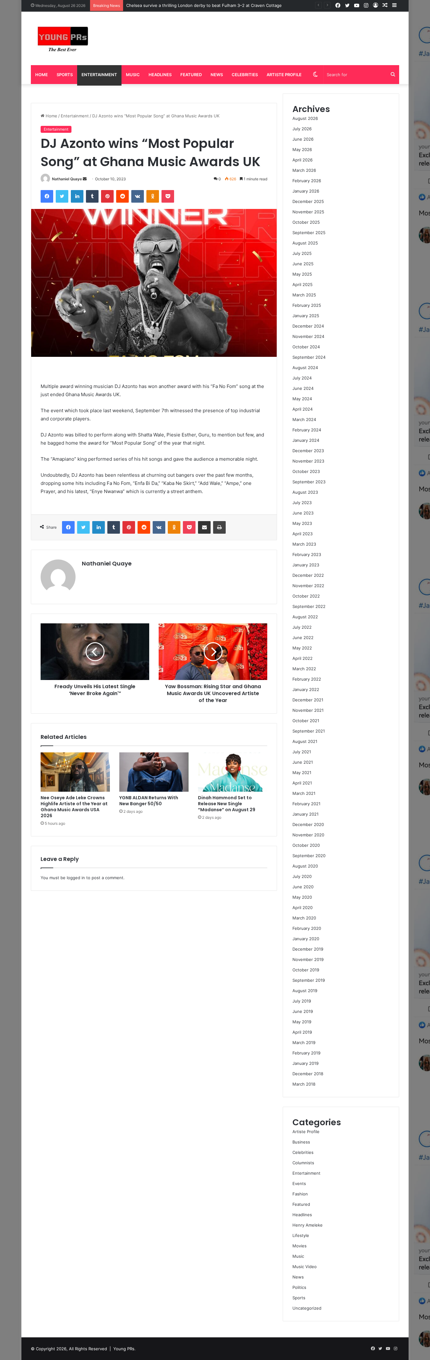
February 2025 (306, 305)
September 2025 (308, 232)
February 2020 (306, 928)
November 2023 (308, 461)
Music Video (304, 1266)
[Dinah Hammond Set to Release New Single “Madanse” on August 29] (232, 771)
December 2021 (307, 699)
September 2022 (308, 606)
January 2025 (305, 315)
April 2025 (302, 284)
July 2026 (302, 128)
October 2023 (306, 471)
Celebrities (245, 74)
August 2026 (305, 118)
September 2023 (308, 481)
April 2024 (302, 409)
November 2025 (308, 211)
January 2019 (305, 1063)
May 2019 (301, 1021)
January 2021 (305, 814)
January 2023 (305, 564)
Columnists (303, 1162)
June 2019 (302, 1011)
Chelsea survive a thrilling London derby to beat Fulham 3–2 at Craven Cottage (204, 5)
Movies (299, 1245)
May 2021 (301, 772)
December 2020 (308, 824)
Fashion (300, 1193)
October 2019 (305, 969)
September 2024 (308, 357)
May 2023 (302, 523)
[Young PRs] (62, 38)
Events (299, 1183)
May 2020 (302, 897)
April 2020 (302, 907)
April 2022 (302, 658)
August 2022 (305, 616)
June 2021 (302, 762)
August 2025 (305, 242)
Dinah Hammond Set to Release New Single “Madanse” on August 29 (226, 804)
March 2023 (304, 544)
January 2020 (305, 938)
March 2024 (304, 419)
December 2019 (307, 949)
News (217, 74)
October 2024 (306, 346)
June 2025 (303, 263)
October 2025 (306, 222)
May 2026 (302, 149)
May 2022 (302, 647)
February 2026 (306, 180)
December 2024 (308, 326)
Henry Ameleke (307, 1225)
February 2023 (306, 554)
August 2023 (305, 492)
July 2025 (302, 253)
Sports (65, 74)
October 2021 (305, 720)
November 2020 (308, 834)
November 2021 (308, 710)
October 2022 (306, 596)
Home (41, 74)
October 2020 (306, 845)
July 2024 (302, 377)
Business (301, 1141)
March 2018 (303, 1084)
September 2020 (308, 855)
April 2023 (302, 533)
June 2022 (303, 637)
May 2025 (302, 274)
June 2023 (303, 512)
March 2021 (303, 793)
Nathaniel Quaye (67, 179)
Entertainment (99, 74)
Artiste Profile (284, 74)
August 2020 (305, 865)
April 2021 (302, 782)
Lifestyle (300, 1235)
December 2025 (308, 201)
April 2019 (302, 1032)
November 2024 (308, 336)
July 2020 (302, 876)
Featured (191, 74)
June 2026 (303, 139)
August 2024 (305, 367)
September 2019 (308, 980)
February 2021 (306, 803)
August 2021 (304, 741)
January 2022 (305, 689)
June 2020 (303, 886)
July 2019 (301, 1000)
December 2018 (307, 1073)
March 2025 (304, 294)
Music (133, 74)
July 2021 (301, 751)
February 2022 (306, 679)
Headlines (160, 74)
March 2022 (304, 668)
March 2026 (304, 170)
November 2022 (308, 585)
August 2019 (304, 990)
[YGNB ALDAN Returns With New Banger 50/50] (154, 771)
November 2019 (308, 959)
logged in (76, 877)
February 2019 (306, 1052)
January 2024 (305, 440)
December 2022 (308, 575)
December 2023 (308, 450)
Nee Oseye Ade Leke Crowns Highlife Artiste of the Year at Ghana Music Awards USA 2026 (74, 807)
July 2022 (302, 627)
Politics (299, 1287)
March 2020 (304, 917)
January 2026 (305, 191)
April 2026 (302, 159)
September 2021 (308, 730)
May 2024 (302, 398)
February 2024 (306, 429)
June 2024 (303, 388)
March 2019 (303, 1042)
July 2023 (302, 502)
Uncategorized (306, 1308)
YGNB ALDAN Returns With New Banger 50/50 (148, 801)
